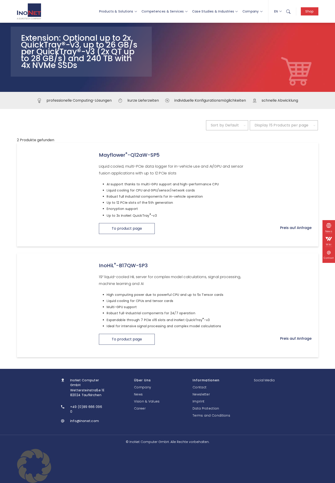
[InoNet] (29, 11)
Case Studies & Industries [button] (213, 11)
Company (250, 11)
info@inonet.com (84, 421)
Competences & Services (163, 11)
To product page (127, 228)
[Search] (288, 11)
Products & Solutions (116, 11)
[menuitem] (288, 11)
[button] (167, 466)
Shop (309, 11)
